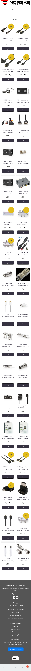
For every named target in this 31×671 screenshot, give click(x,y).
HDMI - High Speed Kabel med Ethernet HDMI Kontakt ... (23, 71)
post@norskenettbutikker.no (15, 618)
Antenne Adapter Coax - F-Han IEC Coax (23, 377)
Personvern (15, 632)
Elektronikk (10, 13)
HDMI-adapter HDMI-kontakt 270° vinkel (23, 499)
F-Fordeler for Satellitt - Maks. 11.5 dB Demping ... (23, 224)
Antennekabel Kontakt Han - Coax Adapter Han (8, 347)
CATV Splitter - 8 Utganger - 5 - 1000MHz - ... (8, 224)
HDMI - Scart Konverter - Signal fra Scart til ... (8, 194)
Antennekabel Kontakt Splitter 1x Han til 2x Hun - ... (8, 377)
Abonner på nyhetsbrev (15, 649)
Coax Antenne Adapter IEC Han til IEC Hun (8, 285)
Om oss (15, 626)
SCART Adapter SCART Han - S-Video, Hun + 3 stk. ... (23, 194)
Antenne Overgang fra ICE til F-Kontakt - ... (23, 285)
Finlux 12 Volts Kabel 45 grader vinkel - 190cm (23, 255)
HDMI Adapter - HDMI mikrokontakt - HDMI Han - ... (8, 438)
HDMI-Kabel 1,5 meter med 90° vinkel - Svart (8, 469)
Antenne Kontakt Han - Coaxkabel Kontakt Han (23, 316)
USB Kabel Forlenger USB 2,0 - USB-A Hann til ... (23, 133)
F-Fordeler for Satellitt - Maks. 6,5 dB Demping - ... (23, 530)
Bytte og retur (15, 629)
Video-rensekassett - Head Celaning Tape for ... (23, 102)
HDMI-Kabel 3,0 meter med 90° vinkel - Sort (8, 41)
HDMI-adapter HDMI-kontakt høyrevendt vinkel (8, 499)
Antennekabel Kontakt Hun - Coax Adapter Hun (23, 347)
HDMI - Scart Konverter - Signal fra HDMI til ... (8, 163)
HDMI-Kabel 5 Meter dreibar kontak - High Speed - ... (8, 71)
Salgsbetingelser (16, 635)
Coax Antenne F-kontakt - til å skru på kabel (23, 163)
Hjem (5, 13)
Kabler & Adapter (19, 13)
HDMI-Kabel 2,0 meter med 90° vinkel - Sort (23, 41)
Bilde (26, 13)
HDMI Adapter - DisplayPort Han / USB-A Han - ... (8, 102)
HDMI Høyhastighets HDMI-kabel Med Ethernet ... (23, 469)
